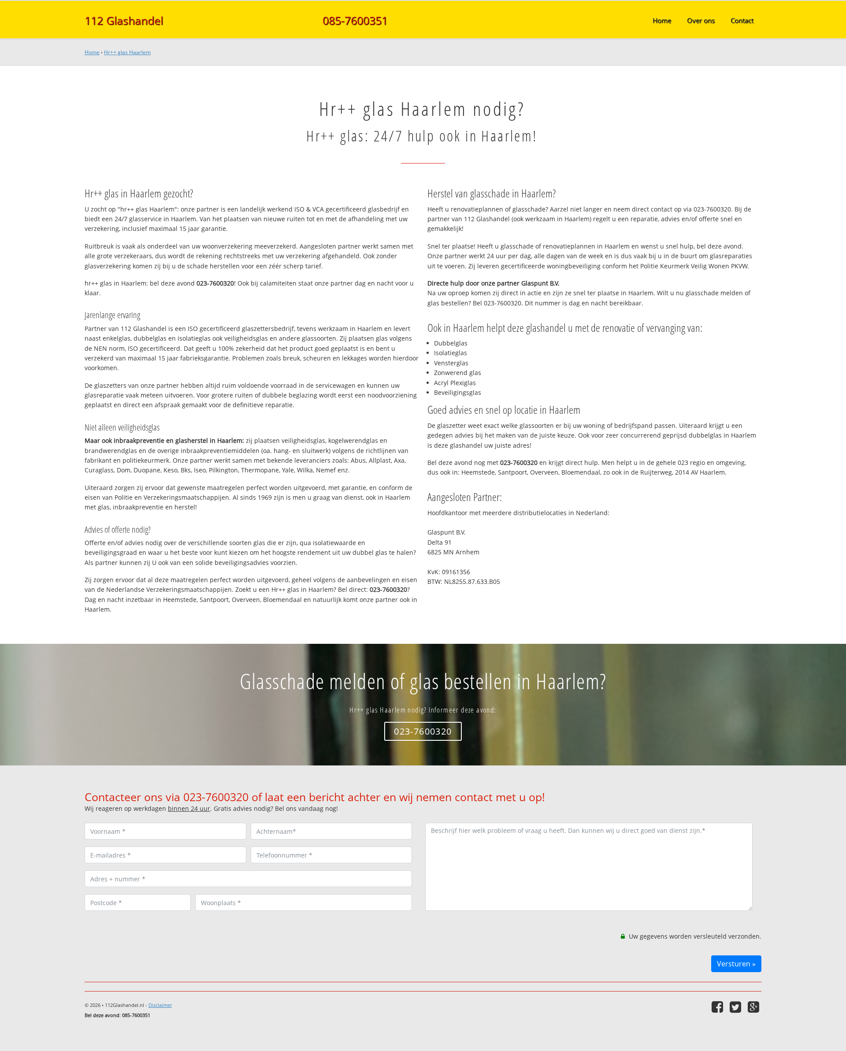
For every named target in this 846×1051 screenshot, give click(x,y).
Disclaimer (160, 1005)
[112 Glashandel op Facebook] (718, 1007)
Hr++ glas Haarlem (127, 52)
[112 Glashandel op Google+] (754, 1007)
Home (92, 52)
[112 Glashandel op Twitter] (736, 1007)
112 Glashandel (124, 20)
